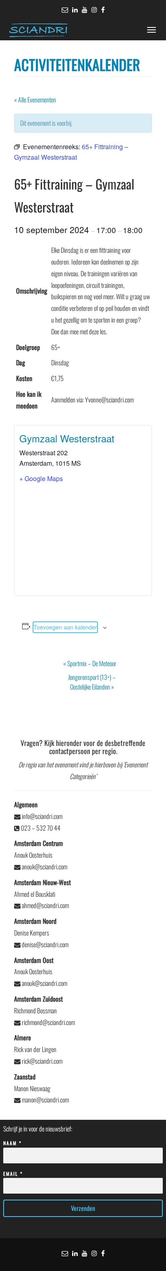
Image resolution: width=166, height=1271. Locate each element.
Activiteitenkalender (77, 64)
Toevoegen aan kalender (65, 627)
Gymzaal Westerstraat (66, 438)
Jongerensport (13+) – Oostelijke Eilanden (92, 682)
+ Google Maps (41, 478)
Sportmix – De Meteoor (89, 663)
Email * (13, 1173)
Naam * (12, 1143)
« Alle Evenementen (35, 99)
